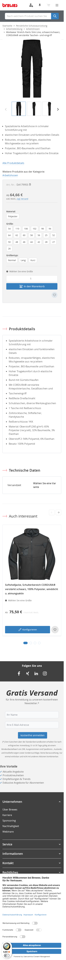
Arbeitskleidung (14, 28)
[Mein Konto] (31, 5)
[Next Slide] (58, 512)
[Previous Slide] (51, 512)
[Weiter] (57, 109)
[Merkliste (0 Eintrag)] (39, 5)
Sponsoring (9, 820)
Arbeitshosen (33, 28)
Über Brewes (9, 809)
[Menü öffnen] (57, 5)
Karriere (7, 815)
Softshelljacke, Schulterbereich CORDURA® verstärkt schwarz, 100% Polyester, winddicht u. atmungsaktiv (31, 589)
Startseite (7, 25)
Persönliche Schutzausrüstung (31, 25)
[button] (31, 801)
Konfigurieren (29, 629)
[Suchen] (55, 16)
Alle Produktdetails (13, 163)
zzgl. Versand (22, 199)
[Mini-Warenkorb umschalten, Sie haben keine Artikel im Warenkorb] (48, 5)
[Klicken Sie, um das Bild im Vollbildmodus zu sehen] (31, 68)
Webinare (8, 831)
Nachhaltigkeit (10, 826)
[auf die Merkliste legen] (54, 295)
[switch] (7, 955)
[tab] (25, 643)
